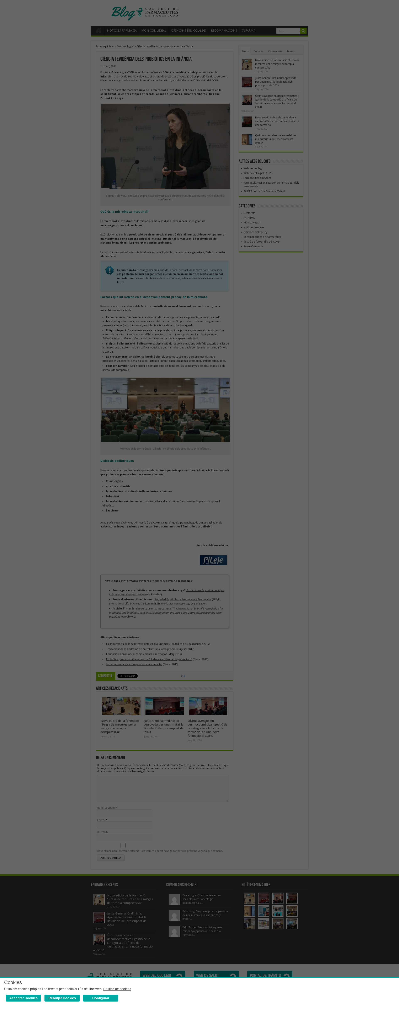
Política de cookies (117, 989)
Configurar (100, 998)
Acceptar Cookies (23, 998)
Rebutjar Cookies (62, 998)
